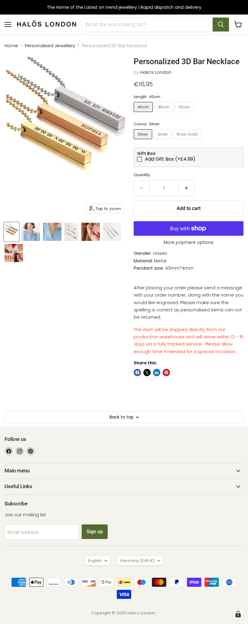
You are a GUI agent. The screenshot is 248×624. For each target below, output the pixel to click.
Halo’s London (155, 72)
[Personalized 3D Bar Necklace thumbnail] (11, 231)
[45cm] (164, 113)
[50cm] (185, 113)
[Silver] (144, 140)
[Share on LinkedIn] (156, 372)
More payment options (189, 242)
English (95, 560)
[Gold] (163, 140)
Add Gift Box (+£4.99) (170, 159)
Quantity (142, 174)
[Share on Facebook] (137, 372)
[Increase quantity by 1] (186, 188)
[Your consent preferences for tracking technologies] (238, 614)
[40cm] (144, 113)
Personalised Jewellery (50, 45)
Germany (137, 560)
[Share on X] (147, 372)
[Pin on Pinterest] (166, 372)
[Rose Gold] (188, 140)
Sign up (94, 531)
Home (11, 45)
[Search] (221, 24)
